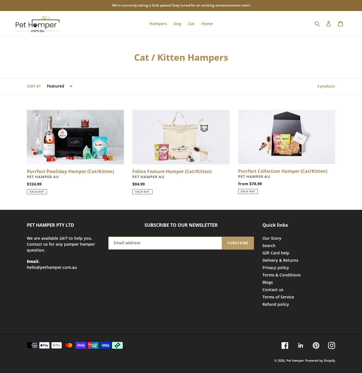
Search (268, 245)
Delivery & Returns (280, 260)
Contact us (272, 289)
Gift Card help (275, 253)
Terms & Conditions (281, 275)
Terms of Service (278, 297)
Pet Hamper (295, 360)
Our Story (271, 238)
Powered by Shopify (320, 360)
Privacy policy (275, 267)
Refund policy (275, 304)
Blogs (267, 282)
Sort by (34, 86)
